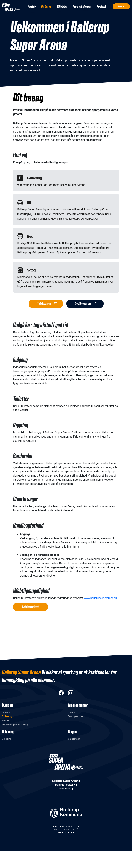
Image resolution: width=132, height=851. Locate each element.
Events (71, 712)
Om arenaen (74, 739)
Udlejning (62, 6)
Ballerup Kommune (66, 832)
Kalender (121, 6)
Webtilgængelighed (30, 606)
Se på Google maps (83, 303)
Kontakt (101, 6)
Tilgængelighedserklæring (15, 724)
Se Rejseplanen (44, 303)
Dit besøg (46, 6)
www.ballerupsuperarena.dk (100, 598)
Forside (32, 6)
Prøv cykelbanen (82, 6)
